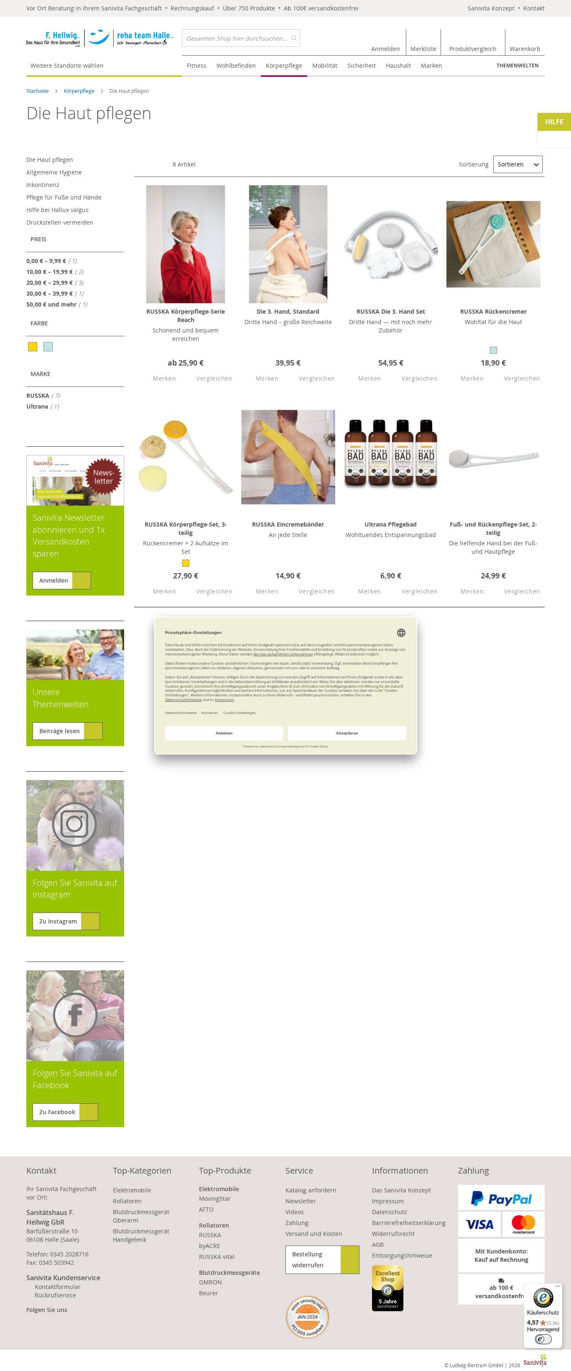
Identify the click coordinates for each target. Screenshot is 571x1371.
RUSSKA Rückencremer (493, 311)
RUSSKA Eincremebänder (288, 524)
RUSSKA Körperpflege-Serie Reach (185, 315)
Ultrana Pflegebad (391, 524)
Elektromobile (132, 1190)
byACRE (209, 1246)
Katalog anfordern (311, 1190)
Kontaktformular (58, 1287)
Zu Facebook (57, 1112)
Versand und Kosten (314, 1234)
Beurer (208, 1293)
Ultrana (45, 406)
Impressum (388, 1201)
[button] (157, 378)
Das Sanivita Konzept (401, 1190)
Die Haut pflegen (49, 160)
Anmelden (53, 580)
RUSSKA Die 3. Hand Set (391, 311)
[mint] (49, 346)
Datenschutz (389, 1212)
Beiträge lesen (59, 731)
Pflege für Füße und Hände (64, 197)
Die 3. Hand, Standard (288, 311)
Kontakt (534, 8)
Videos (295, 1212)
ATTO (206, 1209)
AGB (378, 1244)
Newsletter (301, 1201)
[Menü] (558, 1288)
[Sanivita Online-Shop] (104, 41)
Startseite (38, 90)
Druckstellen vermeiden (59, 222)
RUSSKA (45, 395)
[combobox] (241, 38)
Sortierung (474, 164)
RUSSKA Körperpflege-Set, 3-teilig (186, 528)
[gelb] (33, 346)
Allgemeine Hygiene (54, 172)
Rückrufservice (55, 1295)
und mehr (59, 304)
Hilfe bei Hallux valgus (57, 210)
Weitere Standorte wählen (67, 65)
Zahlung (297, 1223)
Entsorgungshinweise (402, 1255)
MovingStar (215, 1198)
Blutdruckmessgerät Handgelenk (141, 1235)
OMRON (210, 1282)
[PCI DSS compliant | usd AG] (307, 1317)
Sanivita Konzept (491, 8)
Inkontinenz (42, 185)
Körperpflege (80, 90)
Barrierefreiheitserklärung (409, 1223)
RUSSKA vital (217, 1257)
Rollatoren (127, 1201)
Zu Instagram (58, 921)
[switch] (543, 1339)
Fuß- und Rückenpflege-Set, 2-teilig (493, 528)
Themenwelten (518, 65)
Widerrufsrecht (393, 1234)
